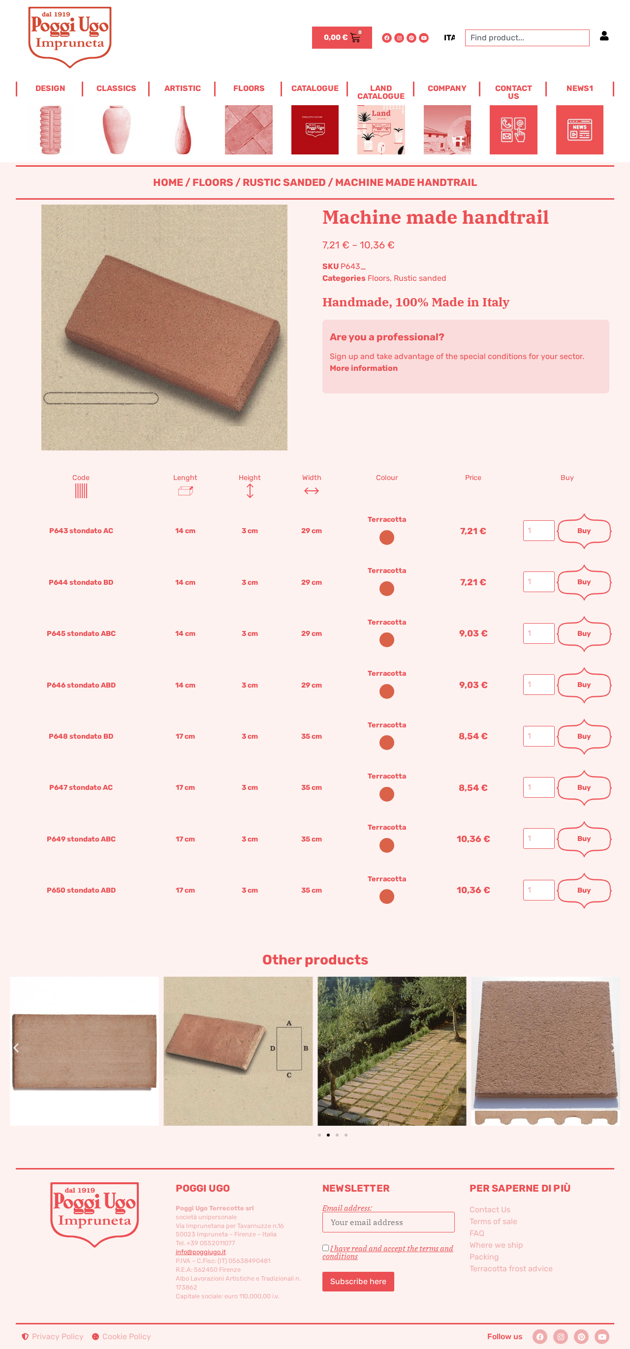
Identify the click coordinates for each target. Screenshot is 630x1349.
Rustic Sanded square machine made (545, 1034)
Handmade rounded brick (238, 1034)
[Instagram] (399, 38)
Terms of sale (493, 1221)
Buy (584, 531)
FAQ (477, 1233)
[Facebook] (387, 38)
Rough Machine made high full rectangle (84, 1034)
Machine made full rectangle (392, 1034)
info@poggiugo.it (201, 1252)
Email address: (347, 1208)
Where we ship (496, 1245)
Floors (212, 182)
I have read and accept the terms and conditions (387, 1252)
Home (168, 182)
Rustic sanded (284, 182)
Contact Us (490, 1209)
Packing (484, 1256)
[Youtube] (424, 38)
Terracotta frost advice (511, 1268)
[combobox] (527, 38)
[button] (16, 1048)
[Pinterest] (411, 38)
